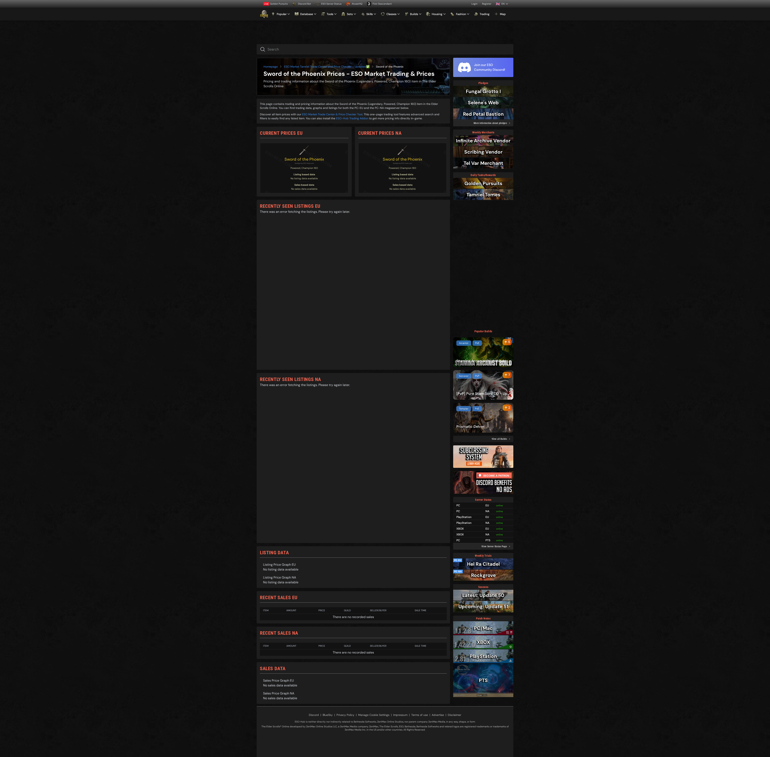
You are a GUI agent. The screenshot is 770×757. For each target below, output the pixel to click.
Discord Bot (304, 3)
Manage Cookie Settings (373, 715)
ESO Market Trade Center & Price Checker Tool (332, 114)
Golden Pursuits (276, 3)
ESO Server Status (331, 3)
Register (486, 3)
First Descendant (382, 3)
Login (474, 3)
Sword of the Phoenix (304, 159)
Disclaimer (454, 715)
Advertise (438, 715)
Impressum (400, 715)
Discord (314, 715)
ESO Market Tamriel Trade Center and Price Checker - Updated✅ (327, 66)
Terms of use (419, 715)
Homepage (270, 66)
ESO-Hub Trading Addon (352, 118)
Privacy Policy (345, 715)
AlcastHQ (357, 3)
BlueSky (328, 715)
